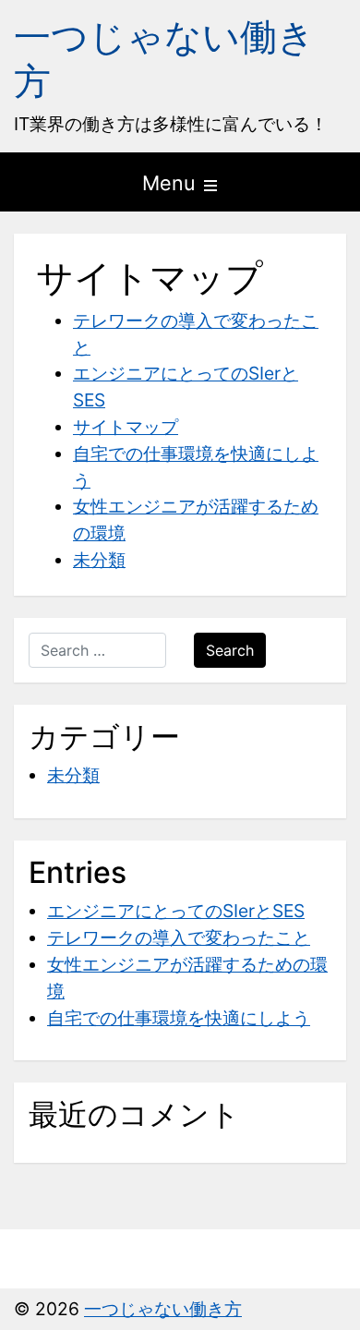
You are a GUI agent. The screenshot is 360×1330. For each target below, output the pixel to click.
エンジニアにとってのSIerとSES (176, 911)
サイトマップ (125, 427)
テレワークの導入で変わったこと (178, 937)
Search (230, 650)
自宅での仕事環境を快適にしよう (178, 1018)
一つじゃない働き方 (164, 58)
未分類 (99, 560)
